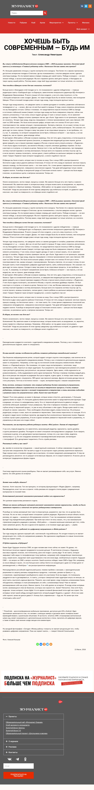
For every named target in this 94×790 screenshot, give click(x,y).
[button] (34, 716)
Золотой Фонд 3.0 (13, 731)
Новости (11, 23)
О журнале (13, 741)
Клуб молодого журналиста (17, 725)
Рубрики (23, 23)
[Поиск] (45, 13)
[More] (50, 644)
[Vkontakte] (40, 644)
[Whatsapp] (37, 644)
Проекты (71, 23)
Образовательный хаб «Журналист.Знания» (24, 722)
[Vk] (82, 6)
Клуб (33, 23)
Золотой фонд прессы (15, 728)
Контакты (13, 752)
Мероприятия (55, 23)
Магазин (85, 23)
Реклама (12, 747)
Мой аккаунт (82, 29)
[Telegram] (86, 6)
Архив (42, 23)
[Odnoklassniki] (90, 6)
